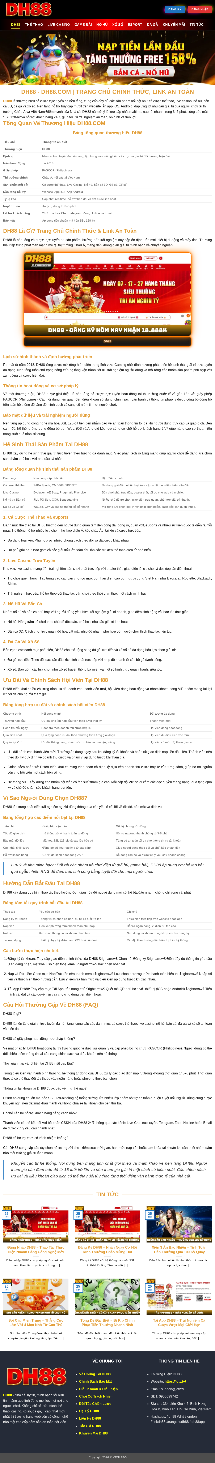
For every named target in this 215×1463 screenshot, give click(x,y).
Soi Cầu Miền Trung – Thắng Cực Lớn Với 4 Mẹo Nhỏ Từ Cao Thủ (35, 1322)
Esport (135, 24)
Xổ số (117, 24)
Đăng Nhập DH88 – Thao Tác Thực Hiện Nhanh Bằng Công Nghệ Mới (35, 1249)
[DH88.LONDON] (30, 9)
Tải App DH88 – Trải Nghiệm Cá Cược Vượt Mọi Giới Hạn (179, 1322)
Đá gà (152, 24)
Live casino (58, 24)
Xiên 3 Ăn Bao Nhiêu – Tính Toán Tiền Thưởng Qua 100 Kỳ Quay (179, 1249)
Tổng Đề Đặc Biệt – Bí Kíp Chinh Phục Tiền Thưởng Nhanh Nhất (107, 1322)
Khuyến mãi (174, 24)
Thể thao (34, 24)
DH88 (15, 24)
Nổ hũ (102, 24)
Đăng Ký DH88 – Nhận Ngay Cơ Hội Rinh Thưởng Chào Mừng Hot (107, 1249)
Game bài (83, 24)
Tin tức (197, 24)
